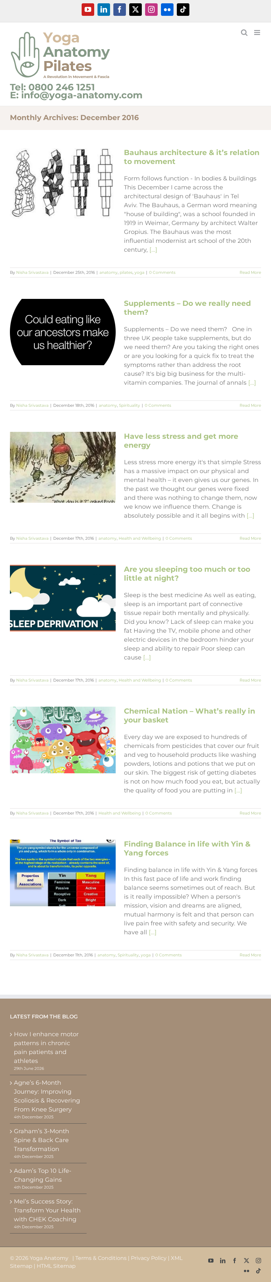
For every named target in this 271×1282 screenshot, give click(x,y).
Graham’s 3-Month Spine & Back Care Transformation (41, 1140)
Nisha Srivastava (32, 272)
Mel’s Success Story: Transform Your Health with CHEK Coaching (47, 1210)
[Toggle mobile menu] (257, 32)
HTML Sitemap (56, 1266)
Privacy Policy (149, 1258)
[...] (153, 249)
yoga (139, 272)
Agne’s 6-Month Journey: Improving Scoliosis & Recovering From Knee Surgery (47, 1096)
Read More (250, 272)
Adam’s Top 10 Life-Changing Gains (42, 1175)
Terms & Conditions (101, 1258)
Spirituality (129, 405)
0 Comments (162, 272)
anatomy (108, 272)
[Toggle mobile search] (244, 32)
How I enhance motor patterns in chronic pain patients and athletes (46, 1048)
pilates (126, 272)
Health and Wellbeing (140, 538)
